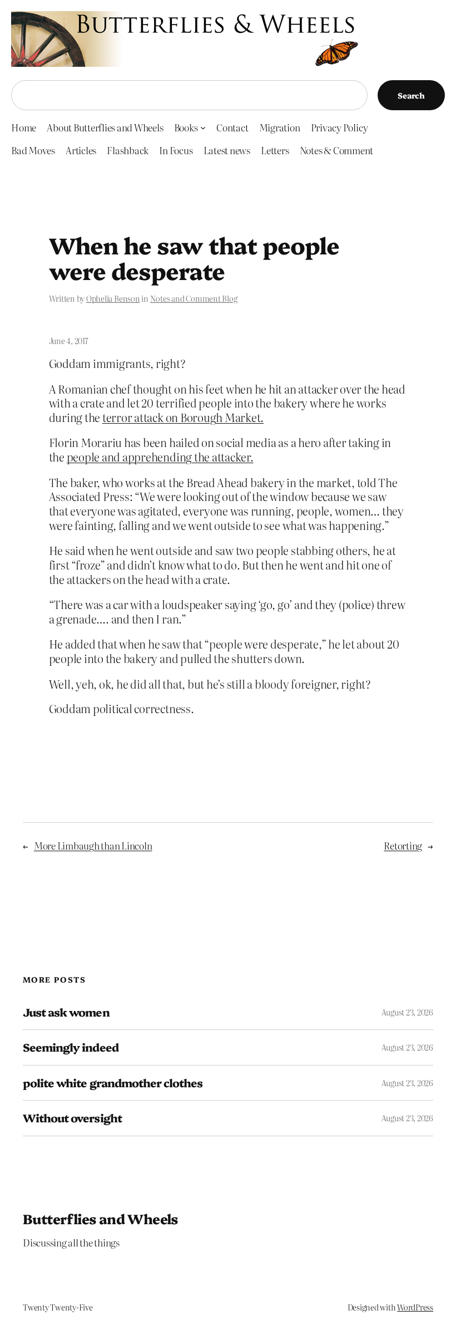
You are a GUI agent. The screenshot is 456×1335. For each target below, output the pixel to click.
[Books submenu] (203, 127)
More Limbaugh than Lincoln (93, 845)
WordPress (415, 1307)
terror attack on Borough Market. (183, 417)
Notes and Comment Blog (193, 298)
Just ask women (66, 1012)
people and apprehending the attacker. (160, 457)
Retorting (403, 845)
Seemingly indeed (70, 1047)
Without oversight (72, 1118)
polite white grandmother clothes (112, 1083)
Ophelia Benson (113, 298)
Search (411, 95)
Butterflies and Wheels (100, 1218)
